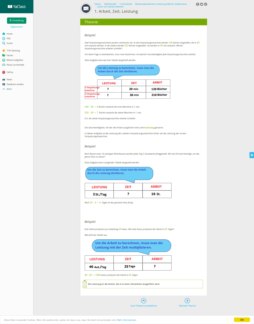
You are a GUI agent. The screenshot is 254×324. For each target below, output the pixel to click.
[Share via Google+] (205, 4)
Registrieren (17, 26)
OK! (242, 319)
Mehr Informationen (126, 319)
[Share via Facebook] (197, 4)
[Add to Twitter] (201, 4)
